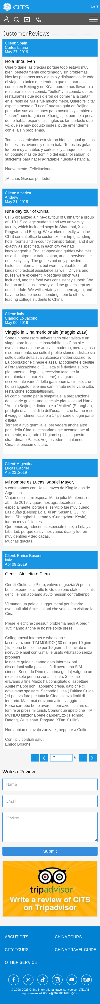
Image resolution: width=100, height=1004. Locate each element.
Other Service (21, 962)
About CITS (16, 937)
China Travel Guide (75, 950)
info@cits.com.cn (26, 19)
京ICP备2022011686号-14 (60, 993)
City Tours (17, 950)
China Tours (68, 937)
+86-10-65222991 (39, 19)
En (93, 6)
